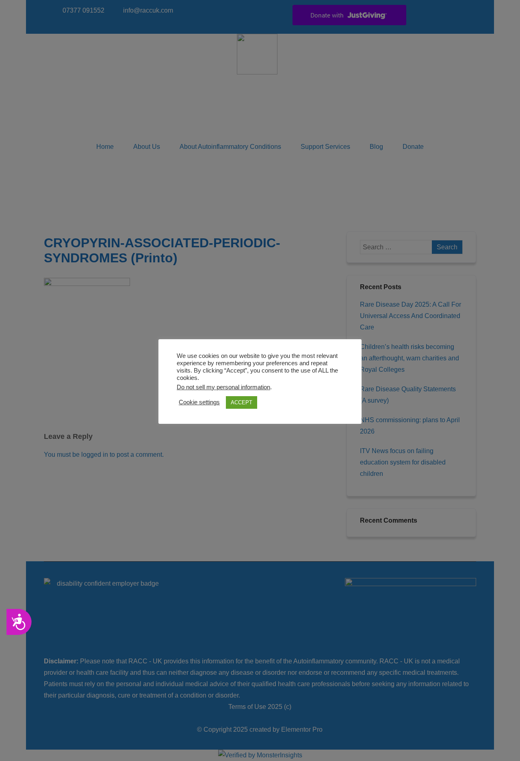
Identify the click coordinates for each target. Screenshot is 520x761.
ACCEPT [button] (241, 402)
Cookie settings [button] (199, 402)
